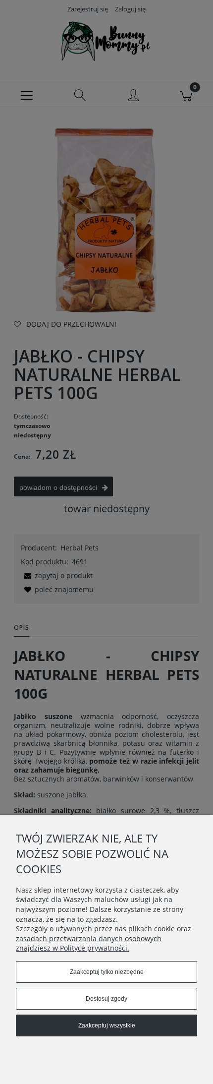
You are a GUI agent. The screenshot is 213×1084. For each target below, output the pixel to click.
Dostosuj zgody (106, 998)
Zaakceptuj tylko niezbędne (107, 971)
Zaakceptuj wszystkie (106, 1025)
